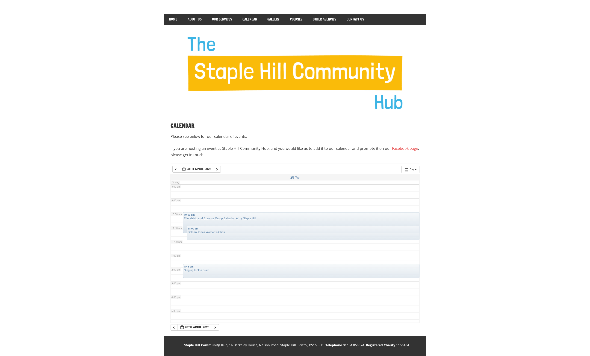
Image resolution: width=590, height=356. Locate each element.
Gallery (273, 19)
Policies (296, 19)
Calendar (249, 19)
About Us (195, 19)
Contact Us (355, 19)
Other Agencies (324, 19)
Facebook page (405, 148)
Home (173, 19)
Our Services (222, 19)
